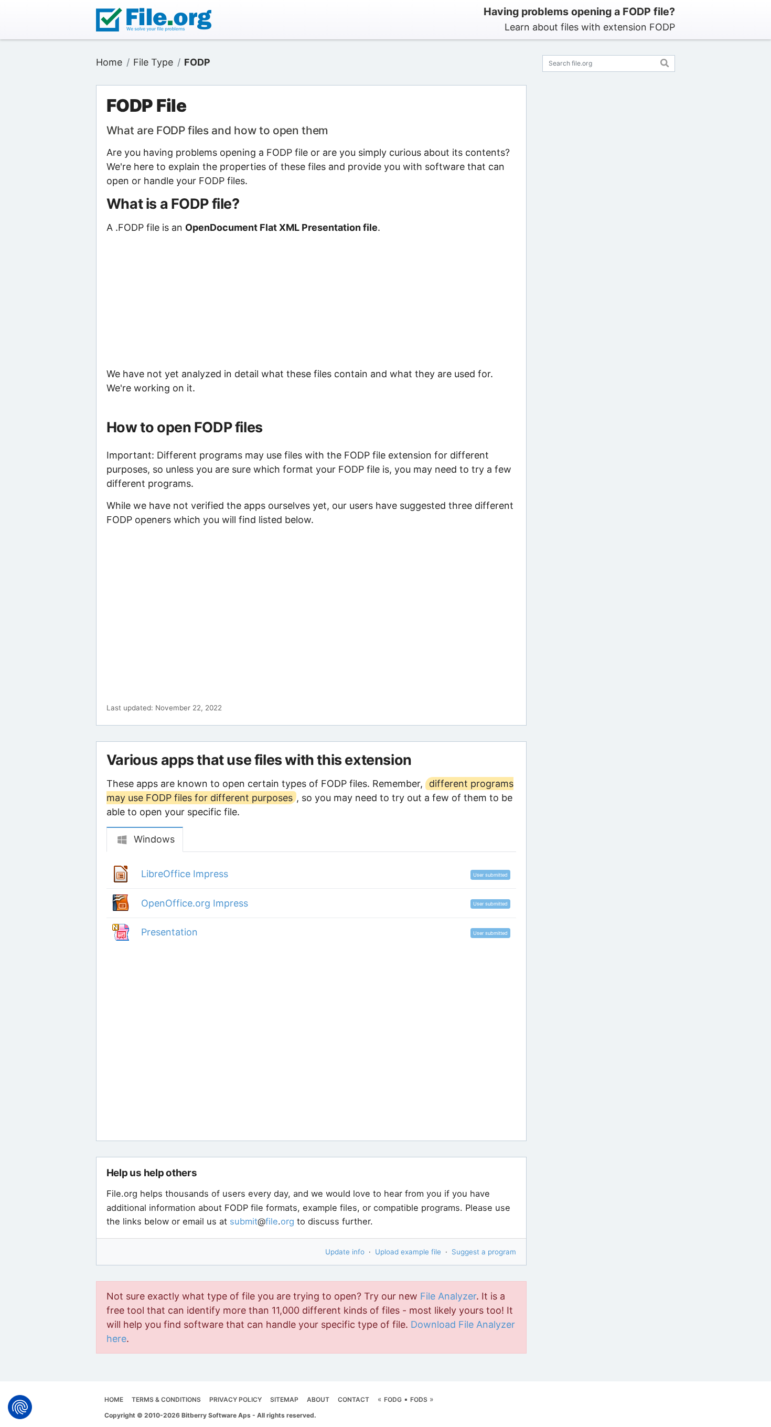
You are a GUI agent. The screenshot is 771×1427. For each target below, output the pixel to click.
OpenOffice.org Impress (194, 903)
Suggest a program (484, 1252)
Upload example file (408, 1252)
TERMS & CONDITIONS (166, 1399)
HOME (113, 1399)
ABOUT (318, 1399)
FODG (393, 1399)
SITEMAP (284, 1399)
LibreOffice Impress (184, 873)
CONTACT (353, 1399)
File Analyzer (448, 1296)
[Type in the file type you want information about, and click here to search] (665, 61)
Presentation (169, 932)
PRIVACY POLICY (235, 1399)
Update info (345, 1252)
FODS (418, 1399)
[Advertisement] (311, 300)
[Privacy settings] (20, 1407)
